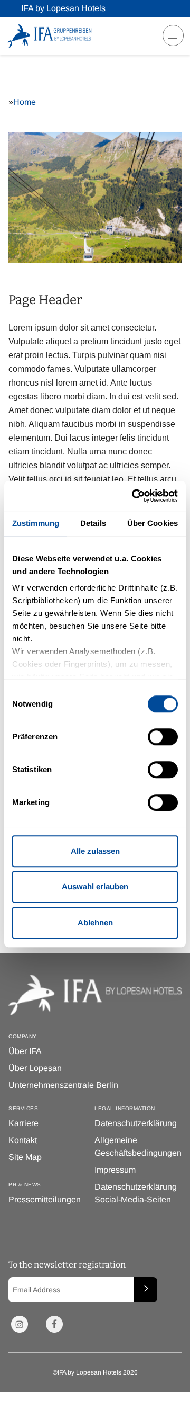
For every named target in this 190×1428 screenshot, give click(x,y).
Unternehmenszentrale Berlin (63, 1085)
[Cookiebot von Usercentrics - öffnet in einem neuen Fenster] (134, 496)
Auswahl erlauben (95, 886)
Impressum (115, 1169)
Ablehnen (95, 922)
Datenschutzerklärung (135, 1123)
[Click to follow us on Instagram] (19, 1324)
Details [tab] (93, 523)
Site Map (25, 1157)
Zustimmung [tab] (35, 523)
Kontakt (22, 1140)
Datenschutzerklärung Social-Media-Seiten (135, 1193)
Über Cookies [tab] (152, 523)
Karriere (23, 1123)
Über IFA (25, 1051)
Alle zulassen (95, 850)
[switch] (163, 736)
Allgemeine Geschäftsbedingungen (138, 1146)
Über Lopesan (35, 1068)
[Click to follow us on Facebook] (54, 1324)
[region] (169, 39)
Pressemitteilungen (44, 1199)
